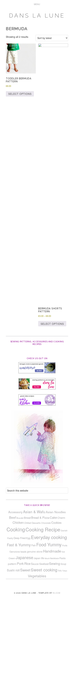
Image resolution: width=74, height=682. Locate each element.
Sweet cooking (44, 570)
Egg (28, 538)
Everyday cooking (49, 537)
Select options (19, 93)
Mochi (47, 558)
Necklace (54, 558)
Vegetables (37, 575)
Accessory (15, 512)
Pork (20, 563)
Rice (27, 563)
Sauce (35, 564)
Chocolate (46, 522)
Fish (33, 545)
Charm (61, 517)
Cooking (16, 529)
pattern (12, 564)
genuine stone (35, 551)
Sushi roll (13, 570)
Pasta (62, 558)
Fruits (64, 545)
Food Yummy (49, 544)
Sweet (25, 569)
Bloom (56, 593)
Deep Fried (20, 538)
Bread (27, 517)
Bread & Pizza (40, 517)
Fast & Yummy (19, 544)
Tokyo (64, 570)
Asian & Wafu (34, 511)
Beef (12, 517)
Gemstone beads (18, 551)
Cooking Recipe (42, 529)
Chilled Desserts (32, 522)
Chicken (18, 522)
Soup (63, 564)
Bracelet (20, 517)
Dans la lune (37, 15)
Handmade (52, 551)
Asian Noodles (56, 512)
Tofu (60, 570)
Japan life (39, 558)
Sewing (54, 563)
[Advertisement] (37, 643)
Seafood (44, 564)
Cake (53, 517)
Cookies (56, 522)
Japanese (24, 557)
